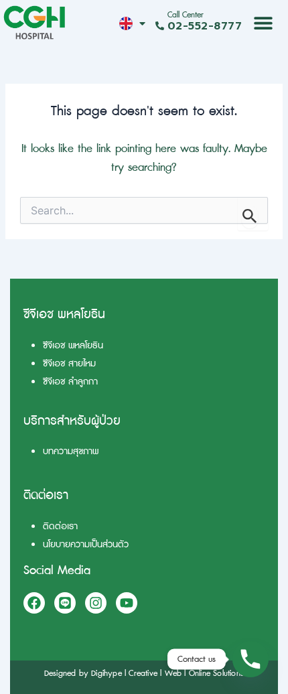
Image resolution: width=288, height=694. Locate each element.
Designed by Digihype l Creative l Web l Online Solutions (144, 674)
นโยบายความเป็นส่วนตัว (86, 544)
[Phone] (250, 659)
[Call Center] (159, 25)
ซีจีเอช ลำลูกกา (70, 381)
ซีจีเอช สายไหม (69, 363)
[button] (263, 22)
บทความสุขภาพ (70, 451)
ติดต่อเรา (60, 526)
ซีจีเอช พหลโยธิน (73, 345)
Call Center (185, 15)
